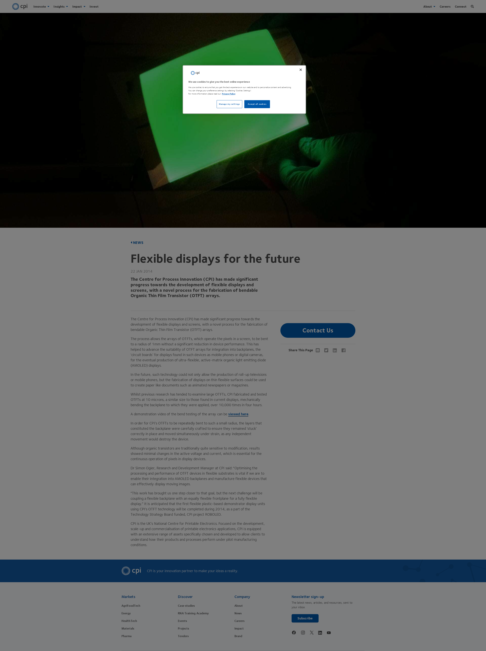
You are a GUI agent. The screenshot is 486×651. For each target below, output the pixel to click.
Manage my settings (229, 104)
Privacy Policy (228, 93)
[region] (244, 89)
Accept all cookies (257, 104)
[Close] (301, 70)
